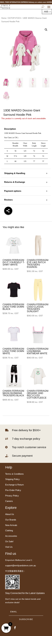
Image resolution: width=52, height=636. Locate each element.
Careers (9, 501)
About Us (9, 514)
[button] (46, 29)
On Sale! (9, 541)
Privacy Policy (12, 495)
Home (3, 18)
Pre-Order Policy (13, 490)
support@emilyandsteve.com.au (20, 565)
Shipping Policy (12, 479)
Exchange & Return (14, 484)
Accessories (11, 536)
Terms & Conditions (14, 474)
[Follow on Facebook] (15, 628)
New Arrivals (11, 525)
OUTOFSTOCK (14, 18)
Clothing (9, 530)
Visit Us (9, 547)
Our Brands (10, 519)
